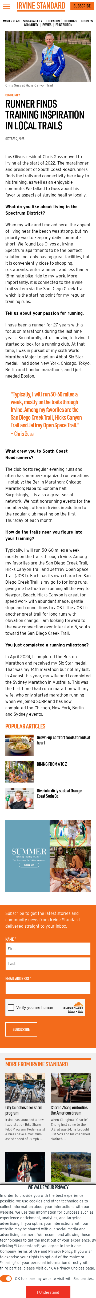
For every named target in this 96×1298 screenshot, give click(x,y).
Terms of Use (28, 1251)
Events (46, 25)
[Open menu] (6, 6)
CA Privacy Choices (68, 1268)
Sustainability (32, 21)
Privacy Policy (60, 1251)
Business (87, 21)
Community (31, 25)
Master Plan (11, 21)
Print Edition (63, 25)
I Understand (48, 1292)
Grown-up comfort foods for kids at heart (63, 740)
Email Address (18, 978)
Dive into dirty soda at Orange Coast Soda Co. (59, 793)
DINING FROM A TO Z (52, 764)
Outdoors (70, 21)
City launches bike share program (23, 1110)
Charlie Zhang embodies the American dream (69, 1110)
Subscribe (82, 6)
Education (53, 21)
